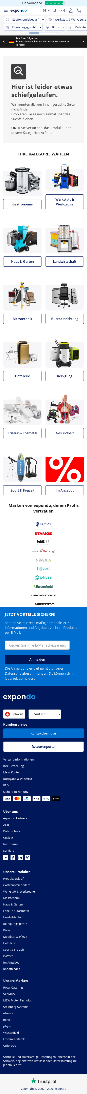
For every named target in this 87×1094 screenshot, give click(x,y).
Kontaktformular (43, 733)
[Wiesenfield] (43, 586)
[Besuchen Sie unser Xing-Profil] (27, 858)
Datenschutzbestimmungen (26, 673)
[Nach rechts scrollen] (83, 41)
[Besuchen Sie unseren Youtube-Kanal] (5, 858)
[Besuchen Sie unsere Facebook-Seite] (13, 858)
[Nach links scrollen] (3, 41)
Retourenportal (43, 746)
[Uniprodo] (43, 604)
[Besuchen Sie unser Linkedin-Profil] (20, 858)
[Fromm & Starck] (43, 595)
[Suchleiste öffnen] (55, 10)
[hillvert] (43, 568)
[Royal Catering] (44, 524)
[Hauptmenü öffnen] (5, 10)
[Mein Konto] (71, 10)
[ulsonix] (43, 559)
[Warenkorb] (79, 10)
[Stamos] (44, 533)
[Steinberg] (43, 551)
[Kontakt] (63, 10)
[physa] (43, 577)
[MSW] (43, 542)
